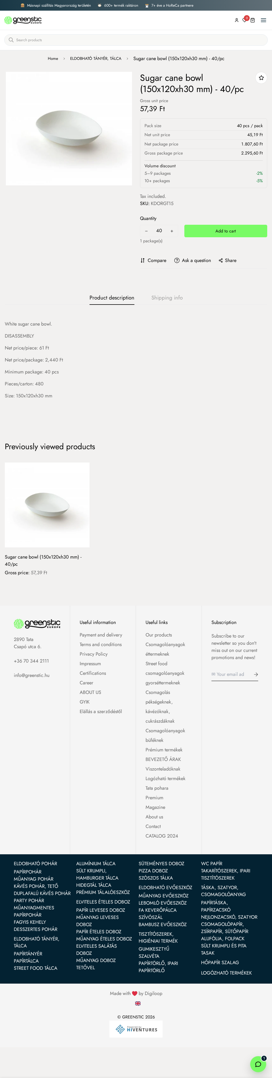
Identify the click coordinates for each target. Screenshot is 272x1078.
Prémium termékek (164, 749)
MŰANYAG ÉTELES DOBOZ (104, 938)
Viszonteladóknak (163, 768)
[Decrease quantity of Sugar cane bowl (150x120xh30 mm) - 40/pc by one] (146, 231)
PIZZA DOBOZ (153, 870)
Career (86, 682)
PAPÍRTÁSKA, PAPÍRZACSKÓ (216, 906)
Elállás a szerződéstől (101, 711)
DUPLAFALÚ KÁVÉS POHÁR (42, 893)
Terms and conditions (101, 644)
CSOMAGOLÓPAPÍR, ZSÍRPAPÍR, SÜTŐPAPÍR (224, 928)
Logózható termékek (165, 778)
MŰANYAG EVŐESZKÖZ (164, 895)
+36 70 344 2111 (31, 660)
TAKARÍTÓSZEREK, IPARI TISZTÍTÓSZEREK (225, 874)
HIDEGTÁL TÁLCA (93, 885)
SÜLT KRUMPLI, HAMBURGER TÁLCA (97, 874)
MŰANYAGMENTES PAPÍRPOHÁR (34, 911)
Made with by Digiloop (136, 993)
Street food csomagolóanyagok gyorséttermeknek (165, 673)
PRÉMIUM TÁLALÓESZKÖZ (103, 892)
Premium (154, 797)
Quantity (148, 218)
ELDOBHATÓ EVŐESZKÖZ (165, 887)
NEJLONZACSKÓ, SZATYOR (229, 917)
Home (53, 58)
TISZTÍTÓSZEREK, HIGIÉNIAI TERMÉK (158, 937)
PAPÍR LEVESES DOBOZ (100, 910)
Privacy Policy (94, 654)
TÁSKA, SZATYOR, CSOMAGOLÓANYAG (223, 891)
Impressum (90, 663)
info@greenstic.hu (31, 675)
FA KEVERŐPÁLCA (158, 910)
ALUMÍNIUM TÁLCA (96, 863)
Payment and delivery (101, 634)
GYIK (85, 701)
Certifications (93, 673)
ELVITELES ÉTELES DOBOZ (103, 901)
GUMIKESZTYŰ (154, 949)
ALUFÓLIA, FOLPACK (222, 938)
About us (154, 816)
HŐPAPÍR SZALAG (220, 962)
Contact (153, 826)
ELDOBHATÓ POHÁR (35, 863)
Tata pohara (157, 788)
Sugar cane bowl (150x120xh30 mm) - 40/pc (43, 560)
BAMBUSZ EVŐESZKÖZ (163, 924)
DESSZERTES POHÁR (35, 929)
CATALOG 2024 (162, 836)
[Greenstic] (22, 20)
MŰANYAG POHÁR (33, 879)
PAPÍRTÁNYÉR (28, 953)
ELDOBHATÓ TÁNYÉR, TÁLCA (95, 58)
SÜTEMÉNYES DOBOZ (161, 863)
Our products (159, 634)
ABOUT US (90, 692)
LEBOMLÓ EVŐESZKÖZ (163, 903)
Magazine (155, 807)
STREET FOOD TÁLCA (35, 968)
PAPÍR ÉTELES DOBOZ (98, 931)
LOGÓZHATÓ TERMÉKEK (226, 972)
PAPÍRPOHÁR (27, 871)
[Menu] (263, 20)
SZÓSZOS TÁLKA (156, 878)
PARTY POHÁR (29, 900)
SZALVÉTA (149, 956)
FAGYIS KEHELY (30, 922)
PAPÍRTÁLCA (26, 961)
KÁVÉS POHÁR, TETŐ (36, 886)
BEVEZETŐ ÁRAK (163, 759)
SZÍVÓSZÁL (151, 917)
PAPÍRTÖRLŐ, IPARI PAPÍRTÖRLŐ (158, 967)
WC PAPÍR (211, 863)
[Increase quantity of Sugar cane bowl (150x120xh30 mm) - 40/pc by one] (172, 231)
